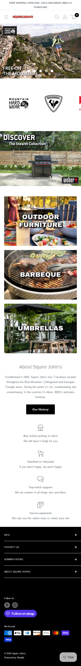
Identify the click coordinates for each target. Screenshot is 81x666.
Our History (40, 409)
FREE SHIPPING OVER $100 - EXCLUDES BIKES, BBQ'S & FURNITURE (40, 5)
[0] (73, 16)
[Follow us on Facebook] (7, 605)
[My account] (65, 17)
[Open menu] (6, 17)
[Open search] (57, 17)
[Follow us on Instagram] (15, 605)
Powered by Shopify (14, 657)
